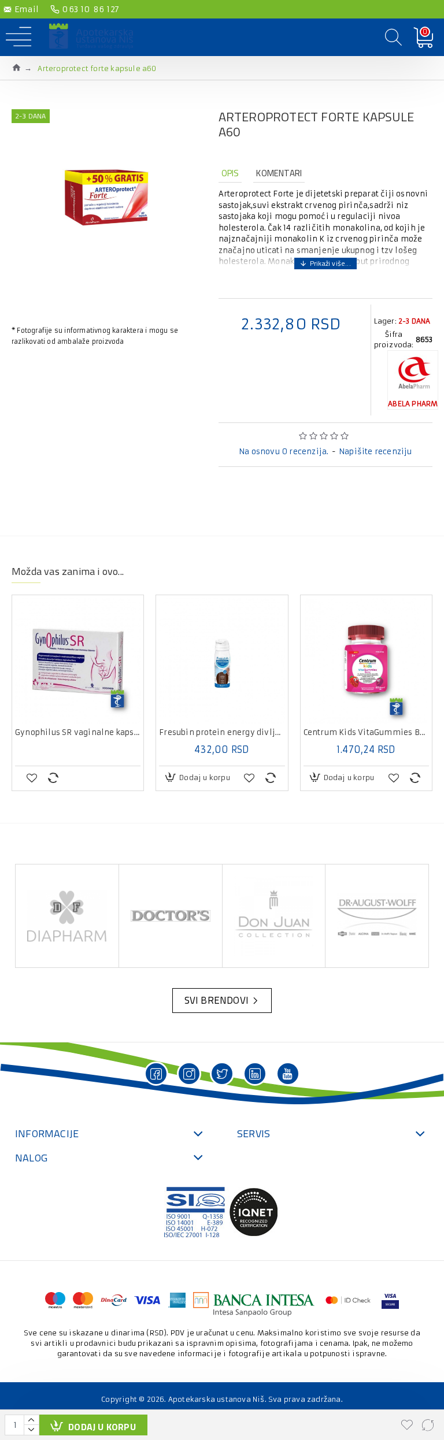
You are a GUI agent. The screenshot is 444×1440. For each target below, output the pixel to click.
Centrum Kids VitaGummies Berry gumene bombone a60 (366, 732)
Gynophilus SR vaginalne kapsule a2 (77, 732)
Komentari (279, 173)
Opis (230, 173)
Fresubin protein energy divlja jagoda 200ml (221, 732)
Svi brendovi (216, 1000)
